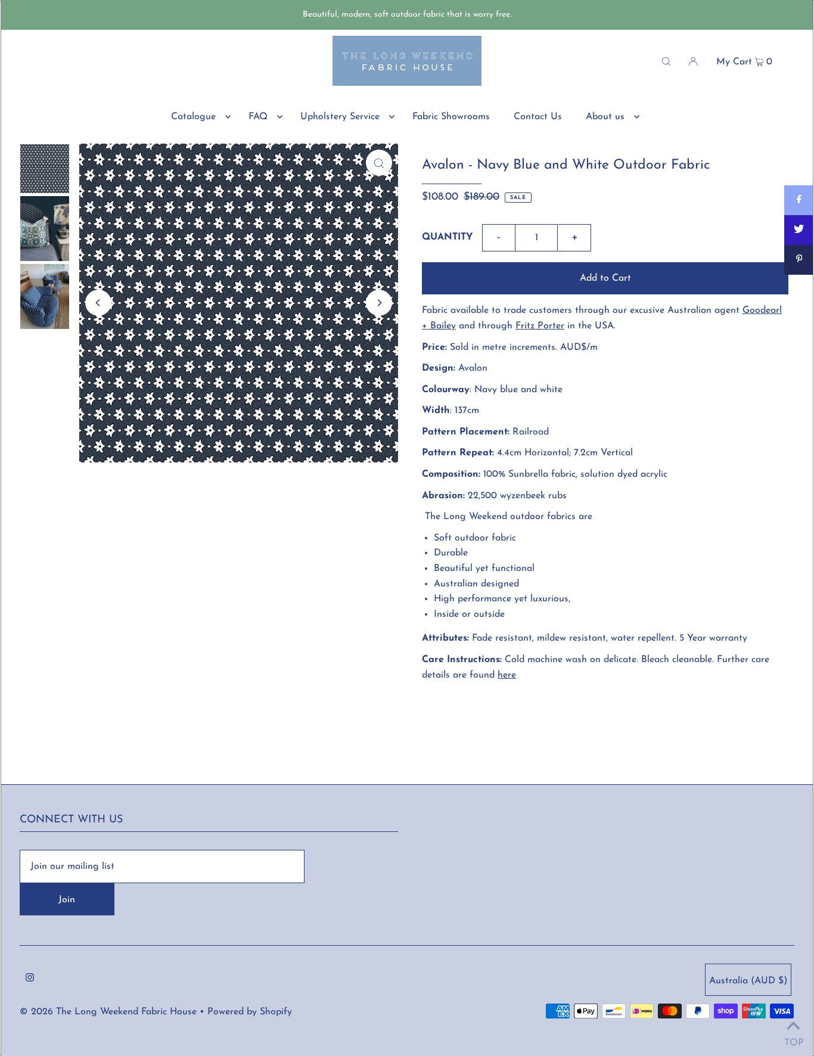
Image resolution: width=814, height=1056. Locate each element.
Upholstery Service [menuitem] (340, 117)
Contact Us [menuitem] (538, 117)
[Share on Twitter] (799, 230)
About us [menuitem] (605, 117)
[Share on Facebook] (799, 200)
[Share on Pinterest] (799, 260)
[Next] (379, 303)
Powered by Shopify (249, 1012)
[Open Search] (666, 60)
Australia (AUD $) (748, 981)
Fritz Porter (539, 326)
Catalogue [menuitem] (193, 117)
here (507, 675)
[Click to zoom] (379, 163)
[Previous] (98, 303)
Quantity (447, 237)
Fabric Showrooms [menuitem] (451, 117)
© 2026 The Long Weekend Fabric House (108, 1012)
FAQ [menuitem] (258, 117)
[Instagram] (30, 979)
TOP (793, 1041)
